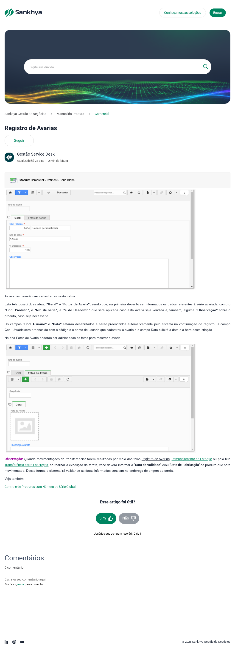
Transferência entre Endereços (26, 465)
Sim (102, 518)
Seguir (19, 141)
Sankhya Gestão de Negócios (25, 114)
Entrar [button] (217, 12)
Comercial (102, 114)
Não (125, 518)
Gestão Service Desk (36, 154)
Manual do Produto (70, 114)
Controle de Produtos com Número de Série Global (40, 487)
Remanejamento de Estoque (192, 459)
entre (20, 584)
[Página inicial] (23, 12)
